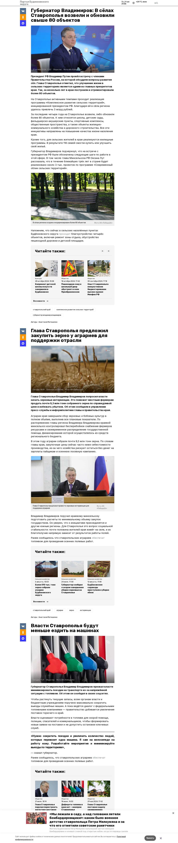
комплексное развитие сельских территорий (75, 310)
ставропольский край (41, 310)
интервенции (85, 610)
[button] (36, 818)
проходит (65, 233)
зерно (71, 610)
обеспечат (98, 537)
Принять (150, 838)
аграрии (60, 610)
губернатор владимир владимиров (47, 315)
